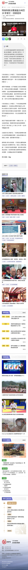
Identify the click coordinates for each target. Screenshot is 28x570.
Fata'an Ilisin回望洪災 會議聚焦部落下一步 (13, 434)
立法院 (10, 165)
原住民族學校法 (19, 238)
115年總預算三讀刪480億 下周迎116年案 (13, 303)
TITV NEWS (11, 1)
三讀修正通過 (13, 196)
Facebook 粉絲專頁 (6, 563)
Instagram (4, 567)
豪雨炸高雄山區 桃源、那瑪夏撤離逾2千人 (13, 375)
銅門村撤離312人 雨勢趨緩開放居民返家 (18, 346)
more (9, 531)
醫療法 (23, 196)
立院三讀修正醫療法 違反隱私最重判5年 (12, 193)
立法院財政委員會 (11, 261)
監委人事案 (12, 217)
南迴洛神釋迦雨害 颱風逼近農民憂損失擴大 (18, 332)
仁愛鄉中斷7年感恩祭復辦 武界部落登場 (12, 395)
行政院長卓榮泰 (10, 240)
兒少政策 (12, 238)
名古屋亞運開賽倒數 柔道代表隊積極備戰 (13, 414)
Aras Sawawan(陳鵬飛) (8, 18)
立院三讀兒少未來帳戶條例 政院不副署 (12, 236)
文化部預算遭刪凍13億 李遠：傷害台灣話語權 (13, 281)
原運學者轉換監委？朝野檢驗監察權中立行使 (18, 325)
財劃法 (15, 165)
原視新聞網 (12, 3)
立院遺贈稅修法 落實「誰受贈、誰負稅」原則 (14, 259)
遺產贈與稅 (18, 261)
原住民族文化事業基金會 (7, 561)
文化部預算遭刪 (13, 284)
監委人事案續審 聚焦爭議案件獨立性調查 (13, 214)
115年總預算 (10, 306)
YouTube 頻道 (5, 565)
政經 (3, 196)
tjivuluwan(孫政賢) (19, 18)
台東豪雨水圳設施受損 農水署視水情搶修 (18, 339)
